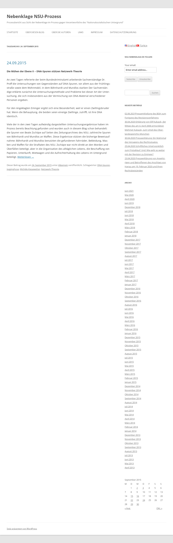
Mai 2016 (129, 317)
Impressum (97, 32)
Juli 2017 (129, 260)
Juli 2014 (129, 406)
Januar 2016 (130, 333)
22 (132, 500)
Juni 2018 (129, 215)
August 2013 (131, 451)
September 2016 (133, 300)
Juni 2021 (129, 190)
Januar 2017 (130, 284)
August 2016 (131, 304)
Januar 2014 (130, 430)
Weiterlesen (25, 157)
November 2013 (133, 439)
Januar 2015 (130, 382)
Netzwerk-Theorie (50, 169)
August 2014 (131, 402)
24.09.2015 (16, 62)
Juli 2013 (129, 455)
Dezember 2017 (132, 239)
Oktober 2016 (131, 296)
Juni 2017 (129, 264)
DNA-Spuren (103, 165)
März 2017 (130, 276)
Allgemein (63, 165)
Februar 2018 (131, 231)
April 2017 (129, 272)
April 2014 (129, 418)
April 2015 (129, 369)
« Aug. (128, 508)
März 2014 (130, 422)
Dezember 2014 (132, 386)
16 (138, 496)
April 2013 (129, 467)
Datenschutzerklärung (123, 32)
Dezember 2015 (132, 337)
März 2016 (130, 325)
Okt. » (159, 508)
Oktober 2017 (131, 247)
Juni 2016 (129, 312)
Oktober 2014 (131, 394)
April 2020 (129, 199)
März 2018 (130, 227)
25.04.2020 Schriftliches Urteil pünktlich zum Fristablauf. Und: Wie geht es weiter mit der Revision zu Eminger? (145, 150)
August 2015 (131, 353)
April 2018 (129, 223)
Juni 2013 (129, 459)
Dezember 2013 (132, 435)
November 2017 (133, 243)
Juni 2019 (129, 203)
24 (144, 500)
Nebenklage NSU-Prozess (34, 16)
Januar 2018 (130, 235)
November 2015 (133, 341)
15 (132, 496)
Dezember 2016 (132, 288)
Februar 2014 (131, 426)
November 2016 (133, 292)
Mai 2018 (129, 219)
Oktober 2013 (131, 443)
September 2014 (133, 398)
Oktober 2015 (131, 345)
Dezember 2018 (132, 207)
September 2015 (133, 349)
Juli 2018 (129, 211)
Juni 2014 (129, 410)
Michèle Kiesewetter (30, 169)
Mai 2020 (129, 194)
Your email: (130, 65)
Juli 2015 (129, 357)
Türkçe (143, 45)
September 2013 (133, 447)
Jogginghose (13, 169)
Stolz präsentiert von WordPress (22, 528)
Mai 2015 (129, 365)
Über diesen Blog (35, 32)
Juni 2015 (129, 361)
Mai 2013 (129, 463)
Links (80, 32)
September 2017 (133, 251)
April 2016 (129, 321)
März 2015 (130, 374)
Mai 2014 (129, 414)
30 (138, 504)
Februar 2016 (131, 329)
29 (132, 504)
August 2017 (131, 256)
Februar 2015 (131, 378)
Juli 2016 (129, 308)
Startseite (12, 32)
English (131, 45)
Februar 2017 (131, 280)
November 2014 (133, 390)
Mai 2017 (129, 268)
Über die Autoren (61, 32)
